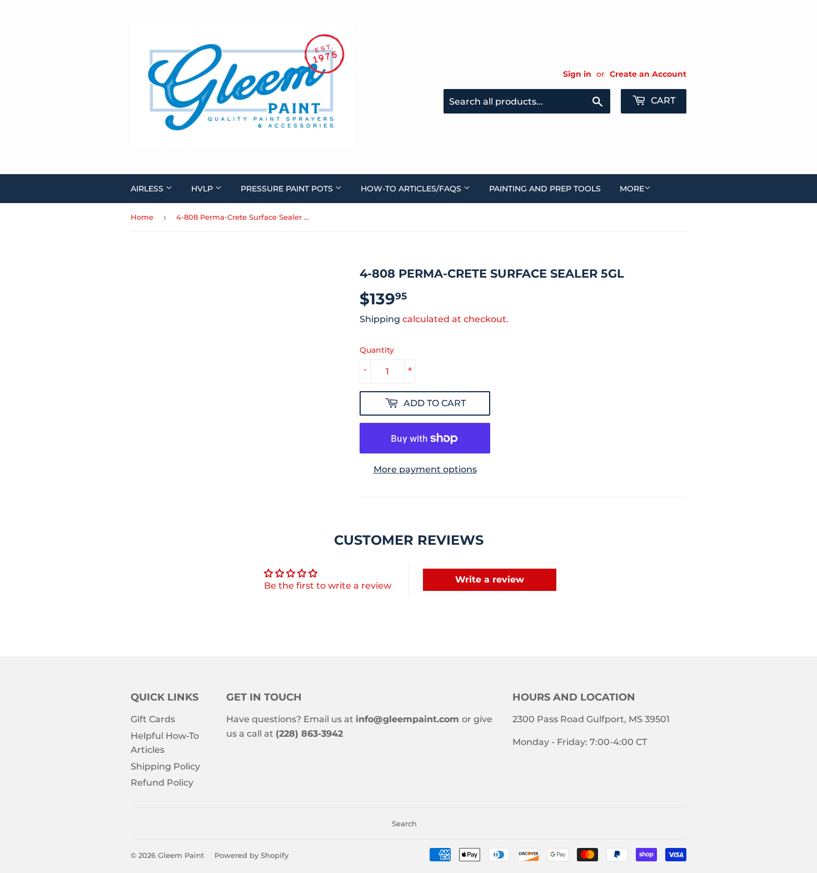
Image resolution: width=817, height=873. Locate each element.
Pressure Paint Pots (288, 189)
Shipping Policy (165, 766)
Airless (148, 189)
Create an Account (648, 74)
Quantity (377, 350)
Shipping (380, 319)
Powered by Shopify (251, 855)
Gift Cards (153, 719)
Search (404, 823)
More (632, 189)
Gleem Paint (181, 855)
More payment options (425, 469)
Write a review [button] (489, 579)
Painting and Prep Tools (545, 189)
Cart (662, 100)
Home (142, 217)
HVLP (203, 189)
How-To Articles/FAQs (412, 189)
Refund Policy (162, 782)
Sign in (577, 74)
